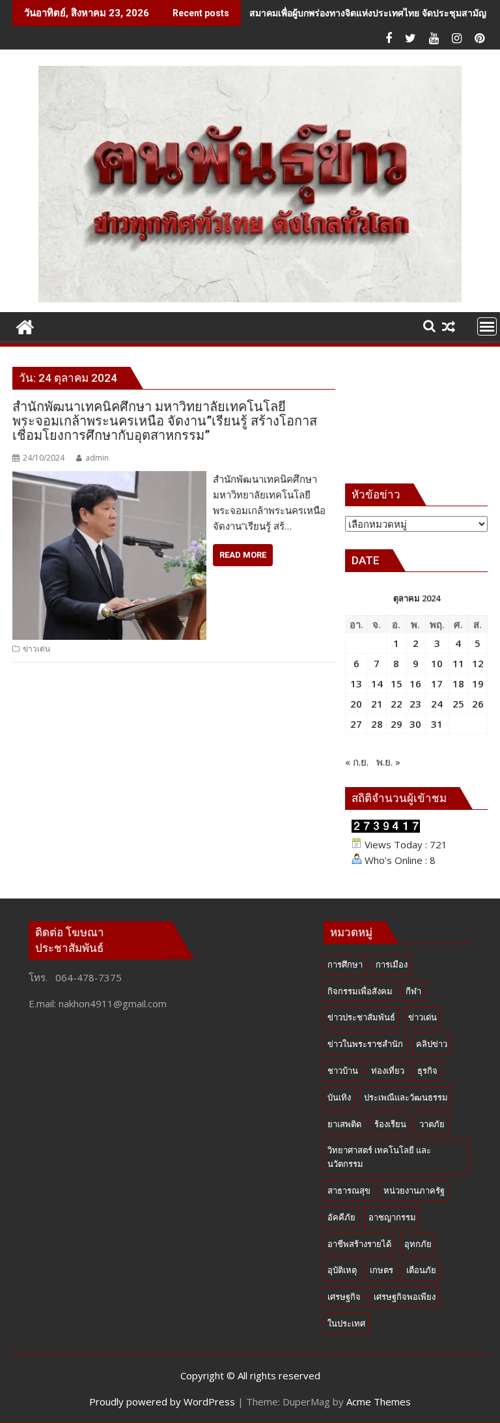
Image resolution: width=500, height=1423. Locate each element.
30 (415, 723)
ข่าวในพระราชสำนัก (365, 1044)
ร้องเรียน (390, 1124)
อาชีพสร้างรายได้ (359, 1244)
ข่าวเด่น (36, 648)
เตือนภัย (421, 1270)
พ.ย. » (388, 761)
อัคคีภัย (341, 1217)
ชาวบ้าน (342, 1070)
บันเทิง (339, 1097)
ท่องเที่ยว (387, 1070)
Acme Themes (378, 1401)
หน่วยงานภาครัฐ (414, 1190)
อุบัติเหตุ (342, 1270)
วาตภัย (432, 1124)
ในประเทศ (346, 1323)
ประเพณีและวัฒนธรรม (406, 1097)
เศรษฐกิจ (344, 1296)
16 (415, 683)
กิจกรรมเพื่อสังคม (360, 991)
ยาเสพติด (344, 1124)
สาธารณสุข (348, 1190)
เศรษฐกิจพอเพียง (405, 1296)
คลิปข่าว (431, 1044)
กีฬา (413, 991)
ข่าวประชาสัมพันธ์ (361, 1017)
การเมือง (392, 964)
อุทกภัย (418, 1244)
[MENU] (487, 326)
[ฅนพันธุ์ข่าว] (25, 325)
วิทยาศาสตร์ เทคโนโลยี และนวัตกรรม (379, 1157)
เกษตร (381, 1270)
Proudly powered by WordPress (162, 1401)
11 (458, 663)
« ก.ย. (356, 761)
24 (437, 703)
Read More (242, 555)
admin (97, 457)
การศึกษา (345, 964)
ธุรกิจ (427, 1070)
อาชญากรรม (392, 1217)
